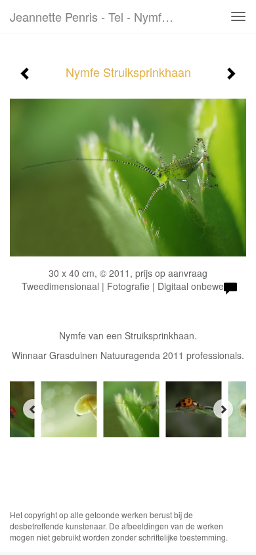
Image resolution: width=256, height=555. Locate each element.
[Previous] (33, 409)
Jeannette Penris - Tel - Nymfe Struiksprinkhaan (98, 16)
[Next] (223, 409)
